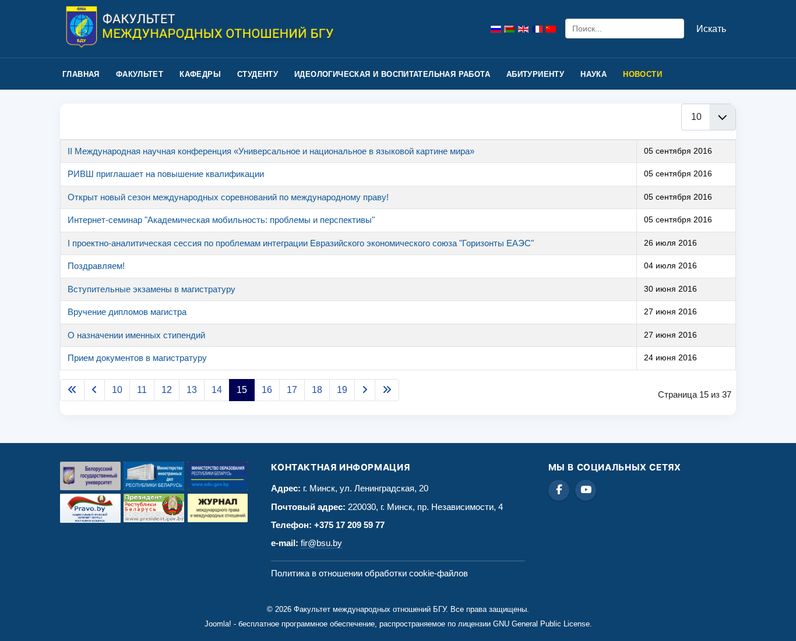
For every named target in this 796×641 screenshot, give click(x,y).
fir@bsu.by (321, 543)
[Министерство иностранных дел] (154, 476)
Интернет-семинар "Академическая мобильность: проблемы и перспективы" (221, 220)
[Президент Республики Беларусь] (154, 508)
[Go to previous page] (94, 390)
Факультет (140, 74)
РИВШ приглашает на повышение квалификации (166, 174)
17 (292, 390)
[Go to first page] (72, 390)
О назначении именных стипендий (136, 335)
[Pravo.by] (90, 508)
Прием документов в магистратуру (137, 358)
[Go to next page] (364, 390)
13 (191, 390)
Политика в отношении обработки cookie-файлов (369, 573)
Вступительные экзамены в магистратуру (151, 289)
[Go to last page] (387, 390)
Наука (593, 74)
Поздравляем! (96, 266)
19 (342, 390)
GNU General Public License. (542, 623)
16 (267, 390)
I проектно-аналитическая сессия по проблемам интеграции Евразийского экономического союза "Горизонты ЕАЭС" (301, 243)
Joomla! (218, 623)
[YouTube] (585, 490)
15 (242, 390)
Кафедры (200, 74)
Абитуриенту (535, 74)
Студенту (257, 74)
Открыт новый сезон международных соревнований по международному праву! (228, 197)
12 (166, 390)
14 (217, 390)
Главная (81, 74)
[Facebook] (558, 490)
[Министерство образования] (218, 476)
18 (317, 390)
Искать (711, 29)
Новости (642, 74)
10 (117, 390)
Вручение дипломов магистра (127, 312)
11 (142, 390)
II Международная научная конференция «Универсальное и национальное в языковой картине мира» (271, 151)
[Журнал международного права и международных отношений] (218, 508)
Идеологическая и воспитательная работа (392, 74)
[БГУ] (90, 476)
